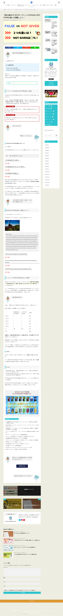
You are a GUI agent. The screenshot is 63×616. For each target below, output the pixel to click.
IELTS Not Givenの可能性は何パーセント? (22, 533)
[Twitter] (18, 48)
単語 (51, 610)
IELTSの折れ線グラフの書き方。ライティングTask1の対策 (54, 34)
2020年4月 (47, 161)
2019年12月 (47, 171)
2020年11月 (47, 147)
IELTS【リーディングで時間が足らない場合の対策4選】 (54, 51)
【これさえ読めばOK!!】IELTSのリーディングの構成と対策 (25, 554)
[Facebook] (9, 48)
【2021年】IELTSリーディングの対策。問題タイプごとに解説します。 (27, 540)
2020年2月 (47, 166)
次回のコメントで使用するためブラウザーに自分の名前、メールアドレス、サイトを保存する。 (20, 590)
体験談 (38, 611)
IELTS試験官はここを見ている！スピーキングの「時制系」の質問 (54, 43)
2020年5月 (47, 158)
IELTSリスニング (49, 116)
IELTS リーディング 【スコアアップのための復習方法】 (25, 547)
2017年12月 (47, 177)
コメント (5, 567)
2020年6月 (47, 155)
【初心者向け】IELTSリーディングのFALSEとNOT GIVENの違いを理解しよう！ (26, 9)
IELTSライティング (50, 113)
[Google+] (26, 48)
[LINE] (35, 48)
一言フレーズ (49, 121)
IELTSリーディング (10, 9)
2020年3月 (47, 163)
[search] (56, 135)
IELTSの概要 (49, 108)
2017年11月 (47, 179)
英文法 (48, 124)
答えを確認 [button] (7, 163)
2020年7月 (47, 153)
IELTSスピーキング (50, 111)
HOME (5, 9)
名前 (4, 577)
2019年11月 (47, 174)
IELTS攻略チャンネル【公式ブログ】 (34, 613)
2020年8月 (47, 150)
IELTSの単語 (48, 105)
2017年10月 (47, 182)
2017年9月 (47, 185)
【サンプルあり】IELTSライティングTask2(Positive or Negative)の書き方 (54, 24)
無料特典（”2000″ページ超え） (29, 611)
